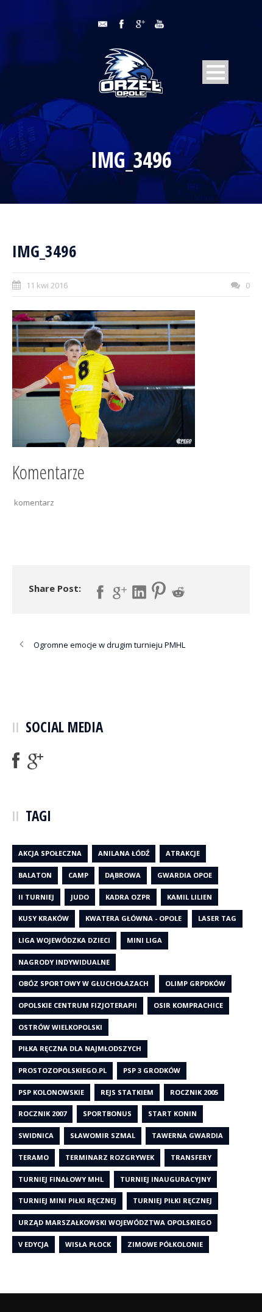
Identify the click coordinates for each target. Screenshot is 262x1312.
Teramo (33, 1157)
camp (78, 875)
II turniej (36, 896)
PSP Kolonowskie (51, 1092)
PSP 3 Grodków (151, 1070)
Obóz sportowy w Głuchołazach (83, 983)
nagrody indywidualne (64, 962)
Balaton (35, 875)
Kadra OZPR (127, 896)
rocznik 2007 (42, 1113)
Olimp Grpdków (195, 983)
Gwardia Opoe (184, 875)
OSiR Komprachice (188, 1005)
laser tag (217, 918)
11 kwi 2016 (47, 285)
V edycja (33, 1244)
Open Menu (215, 72)
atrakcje (183, 853)
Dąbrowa (123, 875)
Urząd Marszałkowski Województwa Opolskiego (114, 1222)
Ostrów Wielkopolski (60, 1027)
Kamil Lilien (189, 896)
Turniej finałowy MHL (61, 1179)
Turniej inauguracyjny (165, 1179)
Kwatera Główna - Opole (133, 918)
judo (80, 896)
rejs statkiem (127, 1092)
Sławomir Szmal (102, 1135)
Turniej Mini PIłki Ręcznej (67, 1200)
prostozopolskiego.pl (62, 1070)
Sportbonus (107, 1113)
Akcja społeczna (50, 853)
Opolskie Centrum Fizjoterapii (77, 1005)
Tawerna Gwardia (187, 1135)
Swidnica (36, 1135)
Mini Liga (144, 940)
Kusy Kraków (43, 918)
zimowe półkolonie (165, 1244)
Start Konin (172, 1113)
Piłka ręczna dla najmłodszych (79, 1048)
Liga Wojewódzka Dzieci (64, 940)
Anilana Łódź (123, 853)
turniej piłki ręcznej (172, 1200)
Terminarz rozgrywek (109, 1157)
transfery (191, 1157)
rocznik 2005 (194, 1092)
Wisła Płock (88, 1244)
